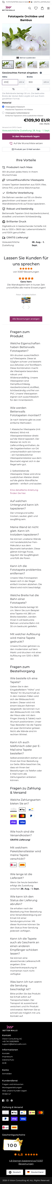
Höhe (4, 77)
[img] (26, 268)
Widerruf (6, 1094)
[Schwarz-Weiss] (38, 89)
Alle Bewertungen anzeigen (26, 319)
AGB (4, 1063)
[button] (8, 65)
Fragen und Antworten (12, 1084)
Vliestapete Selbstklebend (24, 114)
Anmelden (7, 1073)
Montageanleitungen (12, 1087)
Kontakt (6, 1053)
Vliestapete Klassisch (19, 108)
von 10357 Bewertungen (26, 272)
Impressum (7, 1056)
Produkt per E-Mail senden (27, 149)
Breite (30, 77)
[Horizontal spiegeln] (13, 89)
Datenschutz (8, 1060)
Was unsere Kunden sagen (14, 1090)
